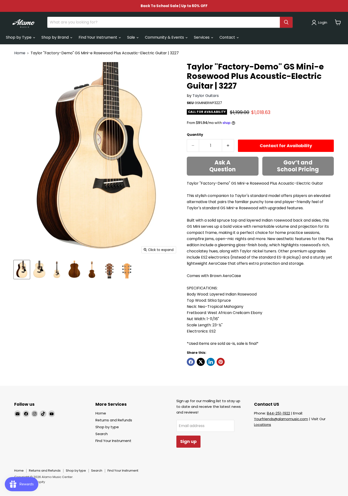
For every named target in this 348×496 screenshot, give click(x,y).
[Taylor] (22, 269)
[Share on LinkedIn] (211, 362)
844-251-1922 (278, 413)
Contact (227, 37)
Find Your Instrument (98, 37)
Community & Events (165, 37)
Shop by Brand (55, 37)
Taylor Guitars (205, 95)
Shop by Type (19, 37)
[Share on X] (201, 362)
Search (101, 433)
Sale (131, 37)
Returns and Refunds (113, 420)
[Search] (286, 22)
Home (19, 53)
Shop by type (107, 426)
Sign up (188, 441)
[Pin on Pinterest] (221, 362)
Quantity (195, 135)
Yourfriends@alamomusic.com (281, 418)
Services (202, 37)
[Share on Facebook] (191, 362)
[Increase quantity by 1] (228, 145)
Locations (262, 424)
